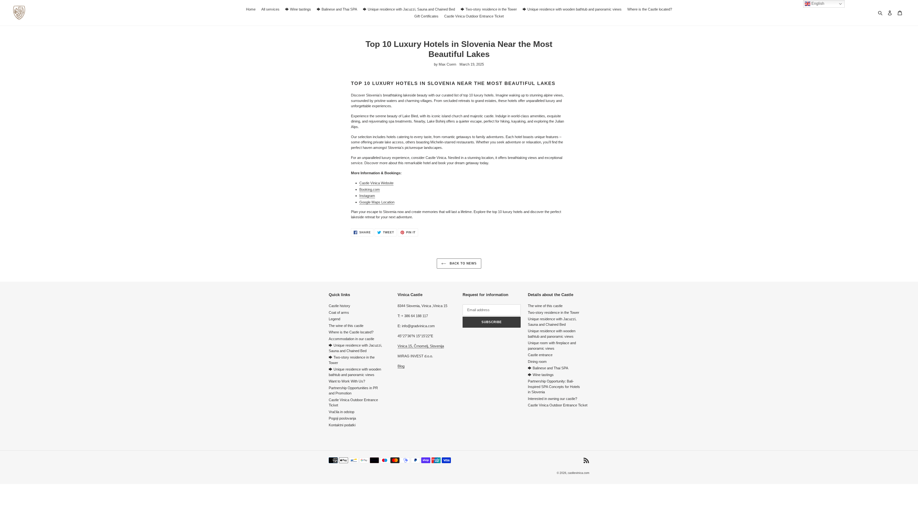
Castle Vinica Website (376, 183)
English (817, 3)
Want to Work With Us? (347, 381)
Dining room (537, 362)
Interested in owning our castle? (552, 399)
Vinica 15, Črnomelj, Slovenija (421, 346)
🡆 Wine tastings (541, 375)
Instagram (367, 196)
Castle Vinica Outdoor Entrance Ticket (557, 405)
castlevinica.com (578, 473)
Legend (334, 319)
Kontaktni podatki (342, 425)
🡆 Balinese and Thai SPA (548, 368)
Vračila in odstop (341, 412)
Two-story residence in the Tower (553, 312)
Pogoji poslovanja (342, 418)
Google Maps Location (376, 202)
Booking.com (369, 189)
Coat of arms (339, 312)
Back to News (462, 263)
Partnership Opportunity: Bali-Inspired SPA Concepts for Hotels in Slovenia (554, 386)
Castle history (339, 306)
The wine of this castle (346, 326)
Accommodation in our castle (351, 339)
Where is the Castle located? (351, 332)
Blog (401, 366)
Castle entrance (540, 355)
